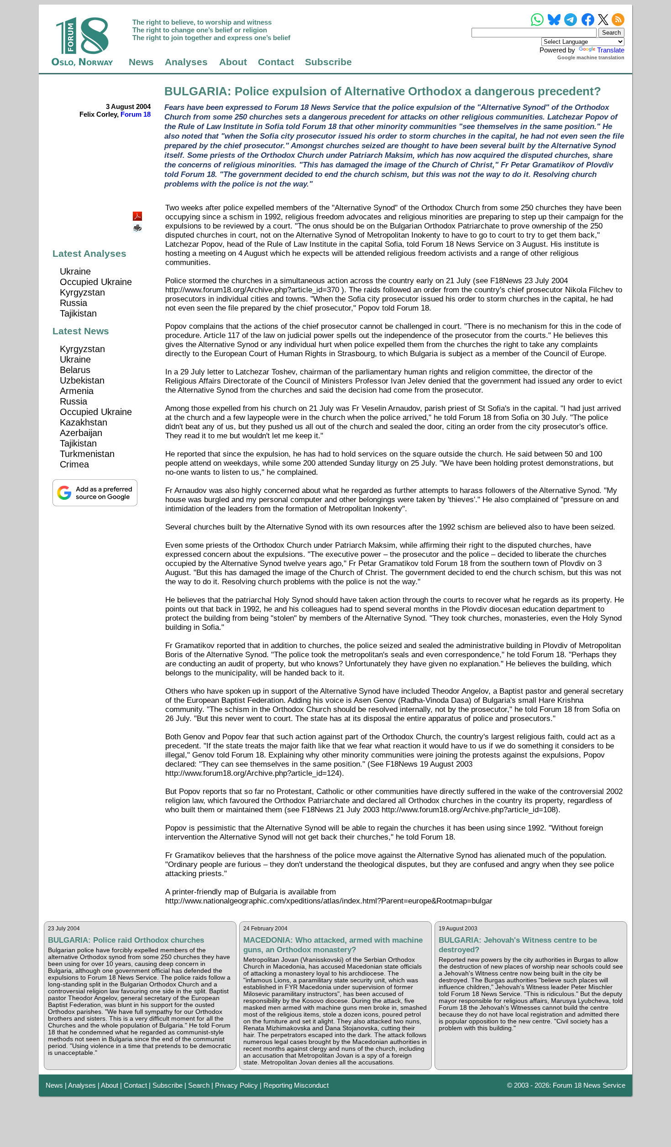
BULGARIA (195, 91)
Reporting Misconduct (296, 1085)
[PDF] (138, 214)
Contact (276, 62)
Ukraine (75, 271)
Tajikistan (78, 313)
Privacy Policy (236, 1085)
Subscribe (328, 62)
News (141, 62)
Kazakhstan (83, 422)
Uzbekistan (82, 380)
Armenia (77, 391)
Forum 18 (136, 114)
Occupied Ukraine (96, 282)
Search (199, 1085)
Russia (73, 303)
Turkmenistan (87, 454)
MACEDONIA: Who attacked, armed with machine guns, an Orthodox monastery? (333, 944)
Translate (610, 50)
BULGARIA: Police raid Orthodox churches (126, 940)
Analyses (186, 62)
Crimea (74, 464)
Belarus (75, 370)
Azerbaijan (81, 433)
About (233, 62)
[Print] (138, 224)
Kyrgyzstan (82, 292)
